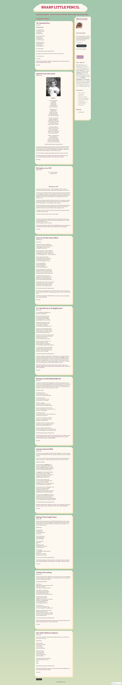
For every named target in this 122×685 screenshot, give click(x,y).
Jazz (82, 73)
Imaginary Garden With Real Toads (51, 153)
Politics (82, 79)
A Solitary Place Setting (44, 572)
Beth (59, 155)
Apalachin (56, 155)
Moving (67, 225)
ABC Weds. (85, 65)
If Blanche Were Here (83, 102)
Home (60, 61)
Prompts (45, 62)
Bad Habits (56, 436)
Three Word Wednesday (45, 453)
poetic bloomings (58, 366)
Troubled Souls (81, 85)
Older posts (39, 679)
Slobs (58, 505)
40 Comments (38, 299)
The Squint (62, 156)
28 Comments (38, 508)
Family (84, 69)
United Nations (42, 367)
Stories (52, 226)
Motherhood (85, 75)
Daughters (50, 504)
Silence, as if (81, 95)
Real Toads (78, 81)
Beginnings (45, 561)
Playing (53, 366)
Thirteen (49, 62)
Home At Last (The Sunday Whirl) (47, 238)
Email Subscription (80, 33)
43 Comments (38, 159)
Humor (88, 70)
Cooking (49, 620)
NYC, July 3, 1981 (82, 92)
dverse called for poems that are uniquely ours (44, 146)
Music (37, 297)
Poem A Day (38, 437)
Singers (68, 435)
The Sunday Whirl (41, 220)
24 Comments (38, 229)
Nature (77, 76)
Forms (87, 69)
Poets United (38, 53)
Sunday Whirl (56, 226)
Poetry (40, 297)
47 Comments (38, 563)
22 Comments (38, 672)
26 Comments (38, 624)
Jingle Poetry (52, 561)
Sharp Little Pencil (60, 7)
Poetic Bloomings (55, 361)
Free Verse (58, 435)
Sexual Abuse (86, 81)
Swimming (67, 366)
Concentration (81, 94)
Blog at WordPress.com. (61, 681)
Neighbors (43, 366)
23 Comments (38, 64)
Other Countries (48, 366)
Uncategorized (86, 85)
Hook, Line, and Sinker (83, 96)
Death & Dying (88, 67)
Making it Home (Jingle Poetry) (46, 517)
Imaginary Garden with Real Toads (45, 156)
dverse (67, 155)
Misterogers (38, 366)
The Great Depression (63, 226)
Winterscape (81, 105)
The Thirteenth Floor (43, 23)
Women (59, 668)
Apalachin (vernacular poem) (45, 73)
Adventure (40, 561)
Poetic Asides (41, 222)
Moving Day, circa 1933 (43, 168)
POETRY (49, 61)
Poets (37, 62)
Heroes (40, 669)
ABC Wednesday (80, 65)
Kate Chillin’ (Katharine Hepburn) (47, 633)
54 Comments (38, 440)
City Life (55, 295)
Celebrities (66, 668)
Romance (66, 620)
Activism (78, 66)
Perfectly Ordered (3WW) (44, 449)
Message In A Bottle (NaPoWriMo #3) (48, 378)
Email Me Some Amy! (81, 45)
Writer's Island (87, 86)
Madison (67, 295)
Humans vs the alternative (83, 99)
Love (64, 295)
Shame (48, 226)
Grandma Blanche (57, 225)
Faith (82, 69)
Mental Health (79, 75)
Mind (66, 61)
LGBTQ (84, 73)
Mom (53, 156)
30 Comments (38, 369)
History (85, 70)
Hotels (63, 61)
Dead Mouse (62, 155)
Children (81, 67)
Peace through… (82, 101)
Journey (61, 295)
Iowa (65, 225)
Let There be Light (82, 103)
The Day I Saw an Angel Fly (84, 98)
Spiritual (80, 82)
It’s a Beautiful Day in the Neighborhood (49, 308)
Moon (68, 61)
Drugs (60, 436)
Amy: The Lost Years (52, 435)
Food (41, 621)
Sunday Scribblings (45, 384)
